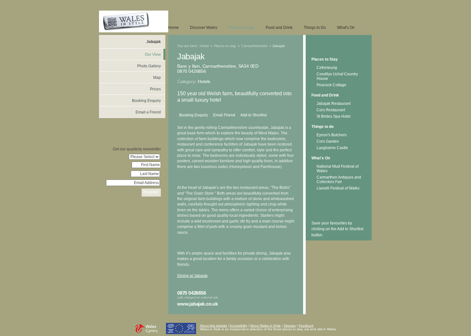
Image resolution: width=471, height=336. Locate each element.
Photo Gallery (149, 66)
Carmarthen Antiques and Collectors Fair (339, 179)
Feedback (306, 325)
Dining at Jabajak (192, 275)
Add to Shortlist (253, 115)
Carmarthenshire (254, 46)
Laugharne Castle (332, 148)
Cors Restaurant (331, 110)
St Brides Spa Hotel (334, 116)
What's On (346, 27)
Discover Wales (203, 27)
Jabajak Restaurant (334, 103)
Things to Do (315, 27)
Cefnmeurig (327, 67)
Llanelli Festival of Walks (338, 188)
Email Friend (224, 115)
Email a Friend (148, 112)
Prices (155, 89)
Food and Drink (279, 27)
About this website (213, 325)
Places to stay (241, 27)
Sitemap (290, 325)
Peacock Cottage (331, 85)
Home (173, 27)
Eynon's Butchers (332, 135)
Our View (153, 54)
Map (157, 77)
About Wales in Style (265, 325)
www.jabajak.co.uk (197, 304)
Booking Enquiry (193, 115)
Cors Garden (328, 141)
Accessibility (238, 325)
